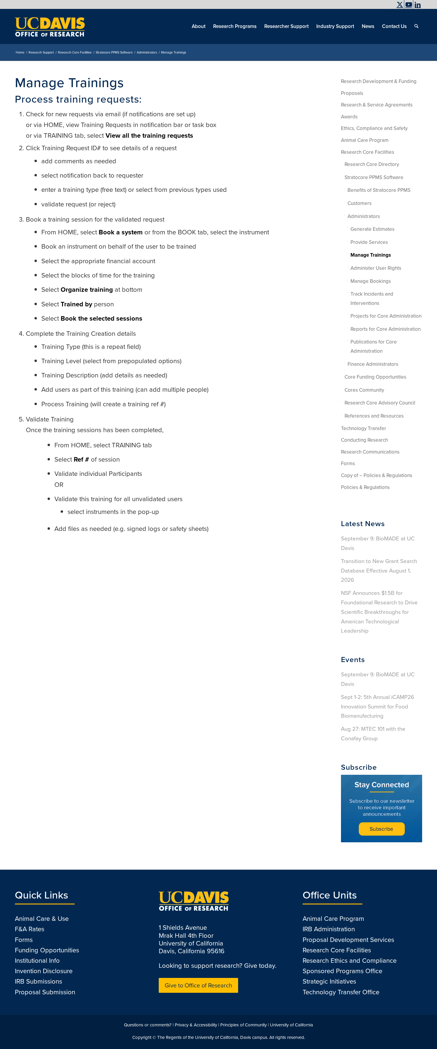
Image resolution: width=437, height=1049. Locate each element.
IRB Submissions (38, 981)
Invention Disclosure (44, 971)
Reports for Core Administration (385, 329)
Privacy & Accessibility (196, 1025)
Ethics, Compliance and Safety (374, 128)
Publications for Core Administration (373, 346)
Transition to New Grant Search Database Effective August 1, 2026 (379, 570)
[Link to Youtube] (408, 4)
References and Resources (374, 416)
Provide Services (369, 242)
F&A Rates (29, 929)
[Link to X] (399, 4)
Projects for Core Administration (386, 316)
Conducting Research (364, 440)
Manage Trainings (370, 255)
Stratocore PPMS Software (374, 177)
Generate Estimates (372, 229)
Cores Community (364, 390)
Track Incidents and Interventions (371, 298)
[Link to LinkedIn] (417, 4)
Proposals (352, 93)
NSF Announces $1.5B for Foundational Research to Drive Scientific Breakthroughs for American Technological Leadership (379, 612)
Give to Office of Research (198, 985)
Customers (360, 203)
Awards (349, 116)
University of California (291, 1025)
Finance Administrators (373, 364)
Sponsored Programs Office (342, 971)
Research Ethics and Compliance (350, 960)
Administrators (364, 216)
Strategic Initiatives (329, 981)
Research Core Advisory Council (380, 403)
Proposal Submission (45, 992)
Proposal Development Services (348, 940)
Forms (348, 463)
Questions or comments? (148, 1025)
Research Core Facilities (367, 152)
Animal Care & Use (42, 918)
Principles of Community (243, 1025)
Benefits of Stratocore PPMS (379, 190)
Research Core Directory (372, 164)
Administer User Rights (375, 268)
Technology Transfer (363, 428)
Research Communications (370, 452)
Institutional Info (37, 960)
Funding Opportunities (47, 950)
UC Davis (385, 10)
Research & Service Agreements (377, 105)
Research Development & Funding (378, 81)
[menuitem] (383, 10)
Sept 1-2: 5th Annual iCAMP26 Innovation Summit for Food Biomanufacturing (377, 706)
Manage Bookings (370, 281)
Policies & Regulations (365, 487)
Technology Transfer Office (341, 992)
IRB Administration (329, 929)
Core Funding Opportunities (375, 377)
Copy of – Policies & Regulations (376, 475)
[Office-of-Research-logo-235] (50, 26)
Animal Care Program (365, 140)
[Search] (416, 26)
